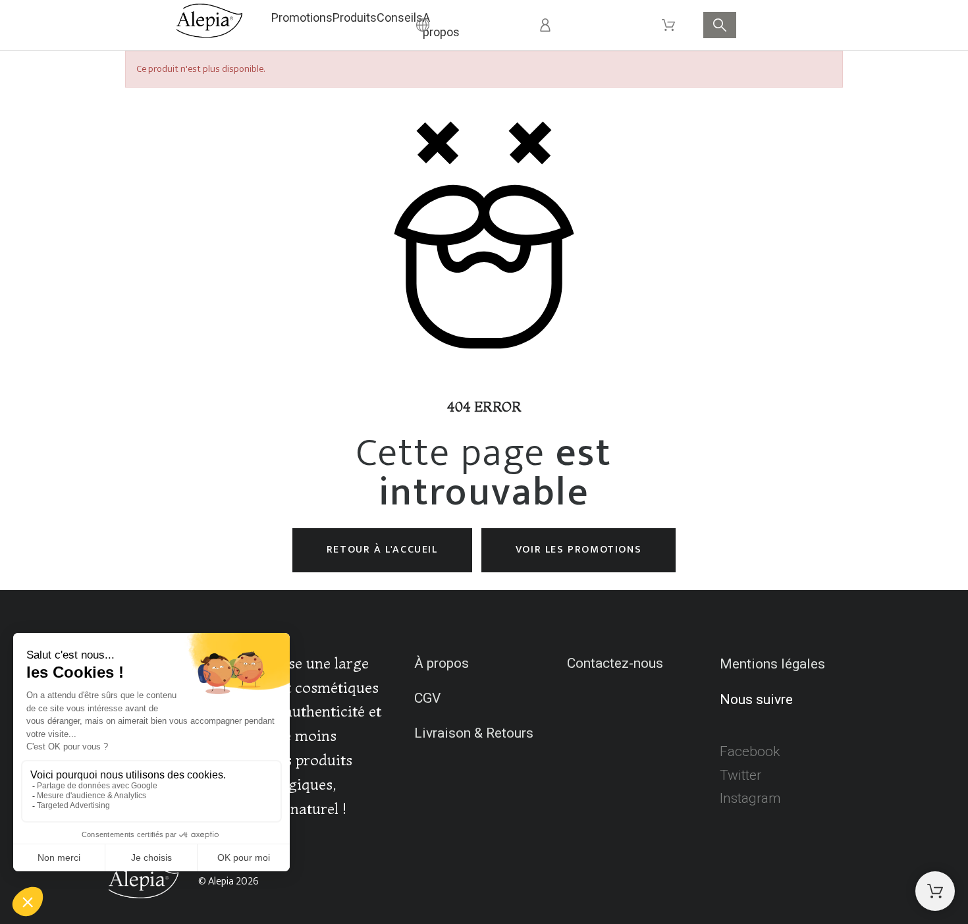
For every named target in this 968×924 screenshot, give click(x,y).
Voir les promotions (578, 549)
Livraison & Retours (473, 733)
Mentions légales (772, 664)
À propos (441, 663)
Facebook (750, 751)
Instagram (750, 798)
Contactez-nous (615, 663)
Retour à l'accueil (382, 549)
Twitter (740, 775)
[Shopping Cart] (935, 891)
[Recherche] (719, 25)
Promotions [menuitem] (302, 17)
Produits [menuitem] (355, 17)
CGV (427, 698)
